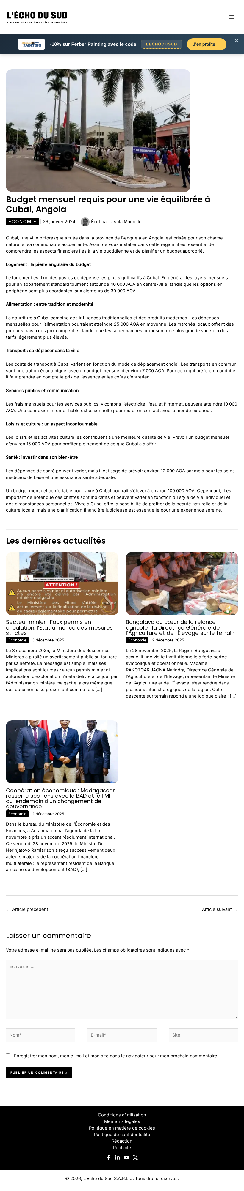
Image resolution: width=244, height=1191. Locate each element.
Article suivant (219, 909)
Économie (22, 221)
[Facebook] (108, 1157)
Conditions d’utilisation (122, 1115)
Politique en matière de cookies (122, 1128)
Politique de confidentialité (122, 1134)
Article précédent (27, 909)
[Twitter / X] (135, 1157)
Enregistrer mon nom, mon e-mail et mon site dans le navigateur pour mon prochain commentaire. (116, 1056)
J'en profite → (206, 44)
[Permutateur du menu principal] (232, 17)
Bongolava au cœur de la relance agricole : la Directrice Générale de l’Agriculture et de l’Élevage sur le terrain (180, 627)
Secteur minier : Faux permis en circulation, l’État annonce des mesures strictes (59, 627)
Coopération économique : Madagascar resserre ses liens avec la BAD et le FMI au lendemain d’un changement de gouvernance (60, 798)
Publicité (122, 1147)
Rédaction (122, 1141)
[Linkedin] (117, 1157)
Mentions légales (122, 1121)
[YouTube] (126, 1157)
